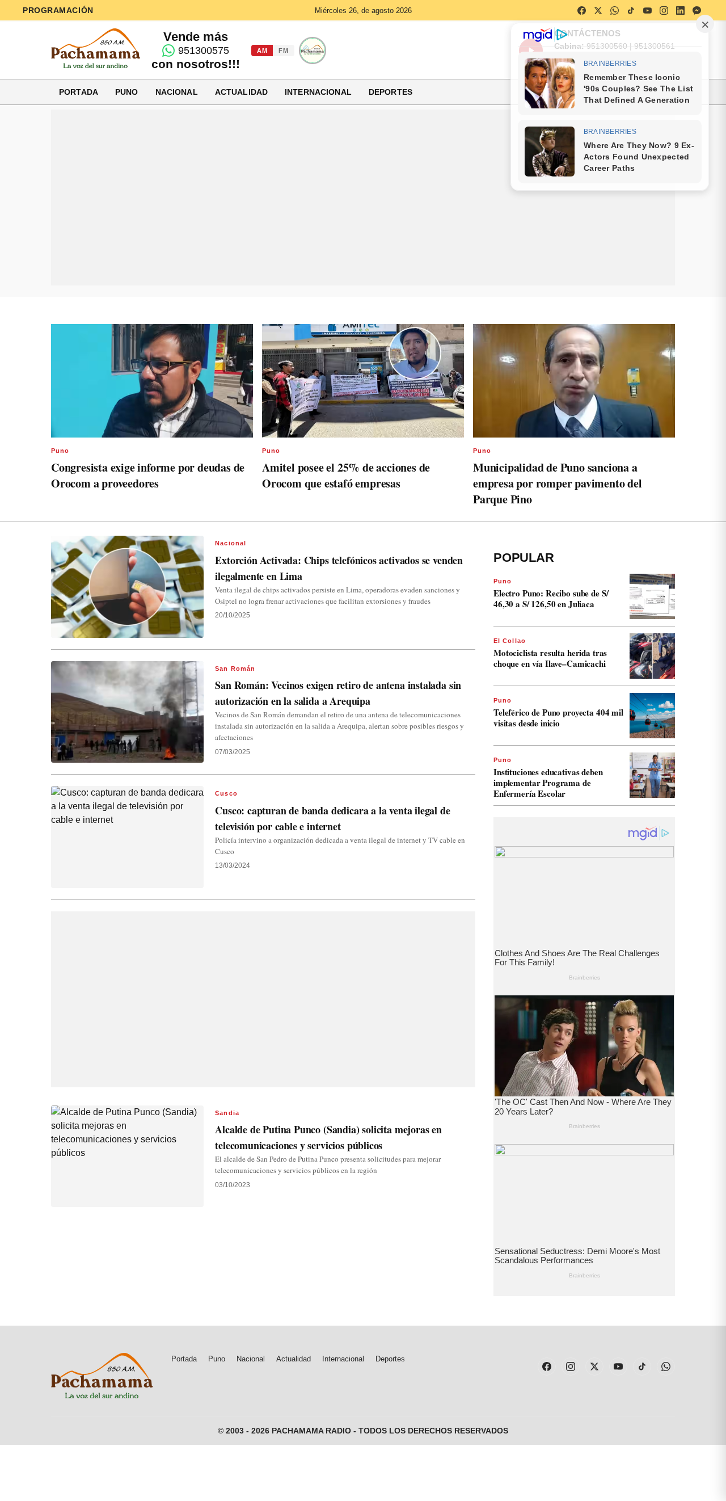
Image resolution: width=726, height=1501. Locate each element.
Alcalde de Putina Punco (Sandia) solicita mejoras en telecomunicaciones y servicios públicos (328, 1137)
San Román (235, 668)
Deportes (390, 91)
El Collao (509, 640)
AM (262, 50)
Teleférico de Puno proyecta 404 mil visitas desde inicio (558, 717)
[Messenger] (696, 10)
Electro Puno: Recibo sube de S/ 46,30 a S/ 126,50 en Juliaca (550, 598)
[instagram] (663, 10)
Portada (78, 91)
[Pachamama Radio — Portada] (95, 48)
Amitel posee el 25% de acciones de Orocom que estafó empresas (346, 475)
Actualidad (241, 91)
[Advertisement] (363, 197)
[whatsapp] (614, 10)
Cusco (226, 793)
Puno (126, 91)
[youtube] (647, 10)
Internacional (318, 91)
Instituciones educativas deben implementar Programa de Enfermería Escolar (548, 783)
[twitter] (598, 10)
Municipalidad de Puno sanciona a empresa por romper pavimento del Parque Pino (557, 483)
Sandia (227, 1112)
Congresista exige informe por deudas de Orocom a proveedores (147, 475)
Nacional (176, 91)
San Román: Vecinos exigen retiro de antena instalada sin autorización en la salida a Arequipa (338, 693)
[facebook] (581, 10)
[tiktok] (631, 10)
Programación (58, 10)
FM (283, 50)
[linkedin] (680, 10)
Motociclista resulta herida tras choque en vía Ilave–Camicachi (550, 658)
